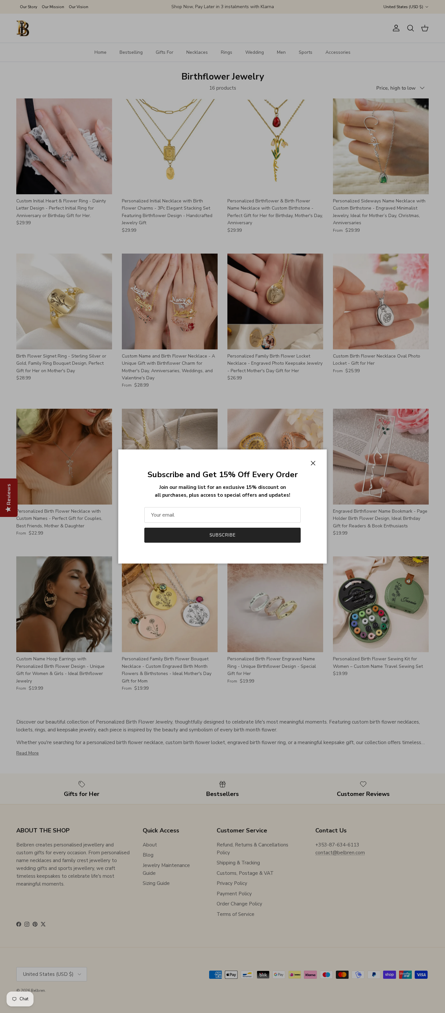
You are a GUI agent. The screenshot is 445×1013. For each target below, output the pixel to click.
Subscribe (222, 535)
